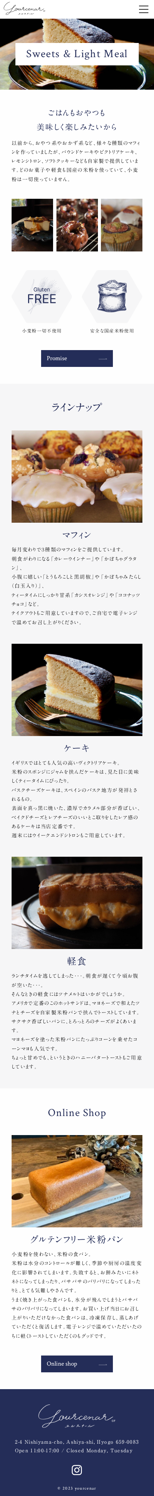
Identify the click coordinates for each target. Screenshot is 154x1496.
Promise (57, 358)
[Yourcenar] (24, 8)
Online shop (62, 1364)
